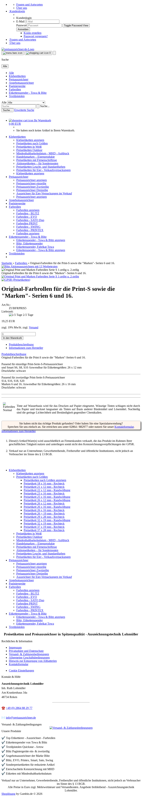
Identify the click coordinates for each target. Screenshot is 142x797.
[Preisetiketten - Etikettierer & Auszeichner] (71, 398)
